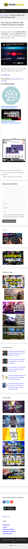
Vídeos (20, 170)
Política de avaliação (8, 529)
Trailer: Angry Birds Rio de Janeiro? (12, 176)
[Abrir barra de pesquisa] (26, 11)
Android (6, 15)
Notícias (16, 170)
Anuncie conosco (7, 533)
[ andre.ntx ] (6, 75)
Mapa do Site (6, 516)
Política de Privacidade (9, 531)
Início (1, 15)
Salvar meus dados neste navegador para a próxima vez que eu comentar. (14, 215)
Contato (5, 527)
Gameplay (10, 170)
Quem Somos (6, 525)
